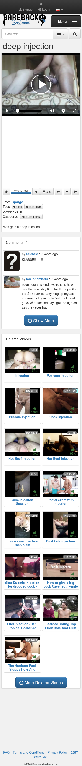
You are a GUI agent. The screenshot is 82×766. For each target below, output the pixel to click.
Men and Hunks (31, 216)
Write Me (40, 757)
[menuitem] (63, 110)
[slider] (30, 110)
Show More (43, 320)
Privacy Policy (57, 752)
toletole (32, 253)
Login (45, 9)
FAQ (6, 752)
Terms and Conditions (28, 752)
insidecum (34, 206)
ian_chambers (37, 278)
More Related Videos (43, 682)
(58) (48, 191)
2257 (74, 752)
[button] (59, 9)
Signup (27, 9)
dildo (18, 206)
